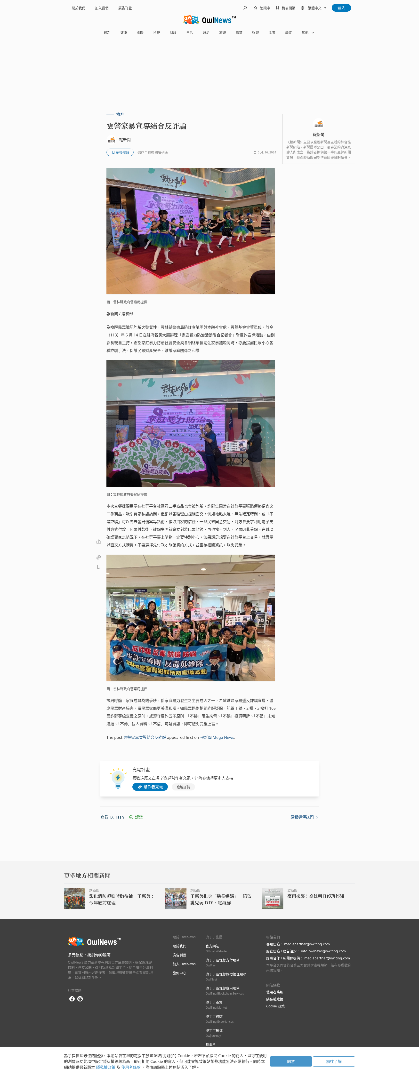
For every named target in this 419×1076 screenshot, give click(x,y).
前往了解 (334, 1061)
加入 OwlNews (184, 964)
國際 (140, 32)
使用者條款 (274, 992)
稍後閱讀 (288, 8)
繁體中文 (315, 8)
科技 (156, 32)
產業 (272, 32)
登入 (341, 7)
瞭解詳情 (183, 787)
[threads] (80, 999)
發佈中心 (179, 973)
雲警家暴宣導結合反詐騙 (144, 737)
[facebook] (72, 999)
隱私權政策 (274, 999)
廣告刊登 (125, 8)
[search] (245, 7)
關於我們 (78, 8)
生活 (189, 32)
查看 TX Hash (112, 817)
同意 (291, 1061)
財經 (173, 32)
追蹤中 (265, 8)
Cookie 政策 (275, 1006)
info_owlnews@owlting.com (323, 951)
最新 (107, 32)
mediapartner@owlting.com (307, 944)
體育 (239, 32)
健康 (123, 32)
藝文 (288, 32)
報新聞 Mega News (217, 737)
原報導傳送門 (302, 817)
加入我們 (102, 8)
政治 (206, 32)
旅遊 (222, 32)
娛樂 (255, 32)
